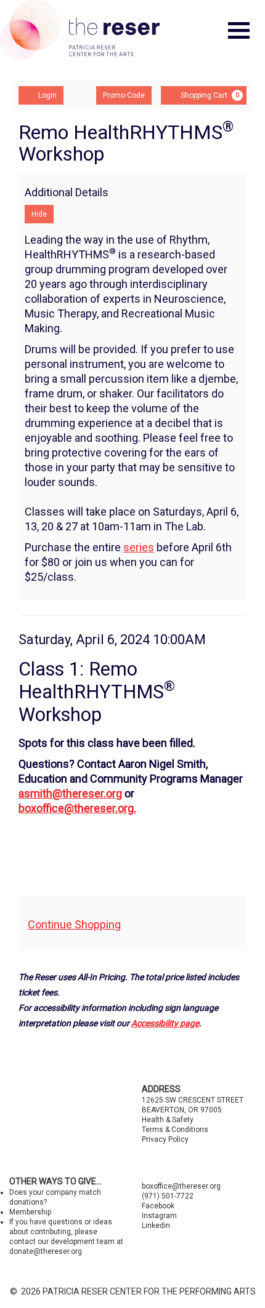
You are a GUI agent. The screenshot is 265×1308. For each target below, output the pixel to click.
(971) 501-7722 (168, 1196)
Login (47, 95)
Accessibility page (165, 1023)
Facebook (158, 1206)
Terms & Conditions (175, 1129)
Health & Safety (168, 1119)
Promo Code (124, 95)
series (138, 547)
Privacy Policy (165, 1139)
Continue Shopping (74, 924)
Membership (30, 1212)
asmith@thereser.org (70, 793)
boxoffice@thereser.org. (77, 808)
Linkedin (156, 1225)
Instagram (159, 1215)
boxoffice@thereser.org (181, 1186)
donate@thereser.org (45, 1251)
